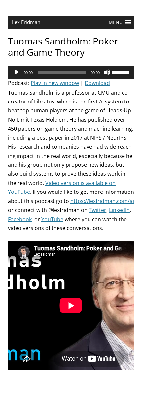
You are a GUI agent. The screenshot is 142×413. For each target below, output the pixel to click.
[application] (71, 72)
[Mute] (107, 72)
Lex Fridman (26, 22)
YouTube (52, 219)
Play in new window (55, 83)
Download (97, 83)
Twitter (97, 210)
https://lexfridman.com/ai (102, 201)
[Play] (16, 72)
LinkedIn (119, 210)
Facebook (20, 219)
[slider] (121, 71)
